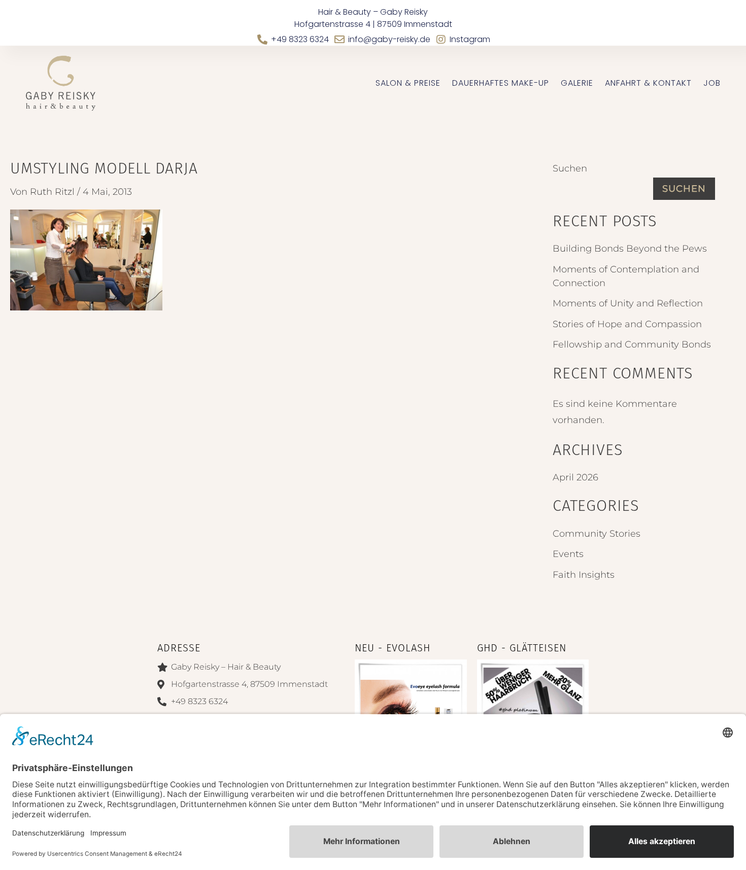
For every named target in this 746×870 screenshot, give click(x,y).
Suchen (570, 168)
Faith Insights (584, 574)
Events (568, 554)
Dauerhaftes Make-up (500, 83)
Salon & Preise (408, 83)
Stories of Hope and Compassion (627, 324)
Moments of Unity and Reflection (628, 303)
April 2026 (575, 477)
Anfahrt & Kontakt (648, 83)
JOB (712, 83)
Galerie (577, 83)
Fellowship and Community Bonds (632, 344)
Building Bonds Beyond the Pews (630, 248)
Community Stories (596, 533)
